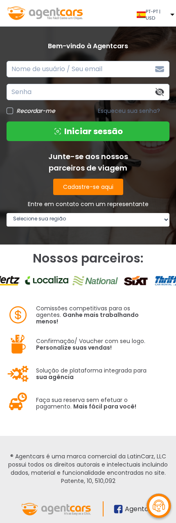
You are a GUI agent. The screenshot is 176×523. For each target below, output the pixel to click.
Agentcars (142, 509)
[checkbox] (10, 111)
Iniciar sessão (93, 131)
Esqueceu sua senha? (129, 111)
